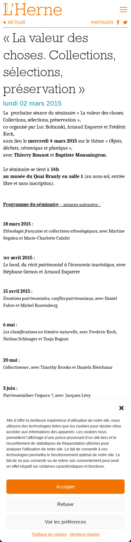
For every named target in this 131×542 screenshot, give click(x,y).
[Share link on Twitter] (125, 22)
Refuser (65, 504)
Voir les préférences (65, 521)
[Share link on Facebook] (118, 22)
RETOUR (16, 22)
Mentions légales (85, 534)
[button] (121, 408)
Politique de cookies (49, 534)
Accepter (65, 486)
